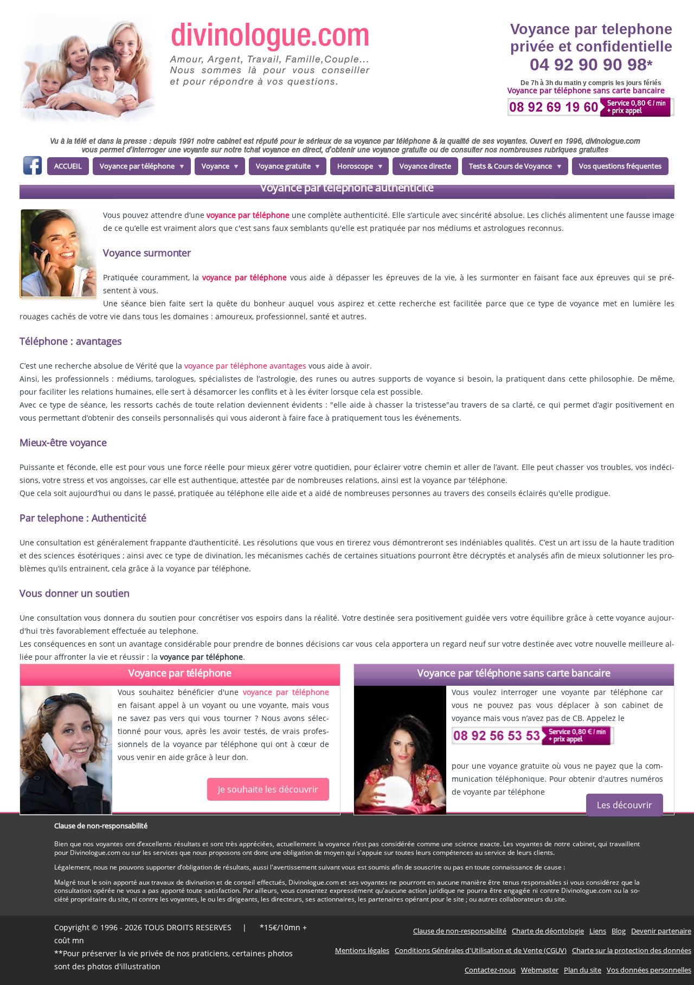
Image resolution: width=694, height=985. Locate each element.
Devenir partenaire (661, 931)
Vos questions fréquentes (620, 166)
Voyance (212, 168)
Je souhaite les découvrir (268, 789)
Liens (597, 931)
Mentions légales (362, 950)
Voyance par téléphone (134, 168)
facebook (32, 167)
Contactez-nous (490, 970)
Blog (619, 931)
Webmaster (539, 970)
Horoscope (351, 168)
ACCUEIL (68, 166)
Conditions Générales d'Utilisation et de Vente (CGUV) (481, 950)
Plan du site (582, 970)
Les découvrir (624, 805)
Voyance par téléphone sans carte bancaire (514, 672)
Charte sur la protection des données (631, 950)
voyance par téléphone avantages (245, 365)
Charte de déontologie (548, 931)
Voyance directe (425, 166)
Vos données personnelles (649, 970)
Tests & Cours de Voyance (507, 168)
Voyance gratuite (280, 168)
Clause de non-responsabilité (459, 931)
